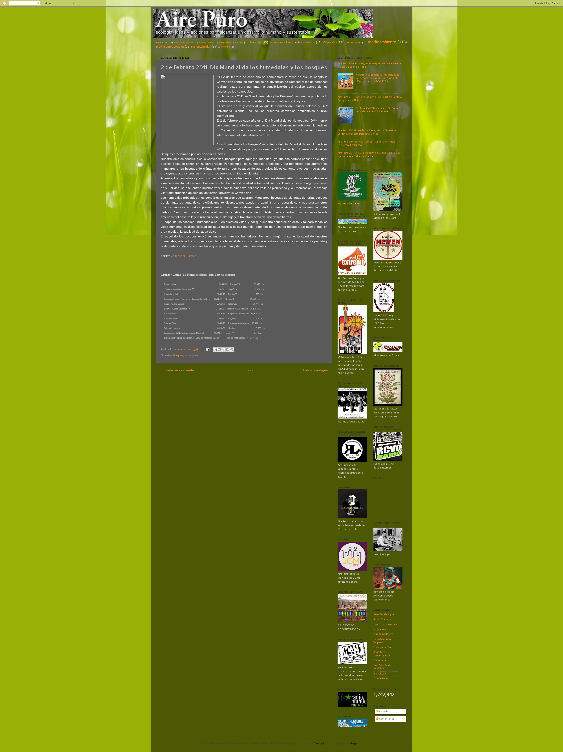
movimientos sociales (170, 46)
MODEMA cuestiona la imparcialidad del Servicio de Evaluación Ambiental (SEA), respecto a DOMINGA (377, 78)
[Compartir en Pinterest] (232, 349)
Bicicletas (161, 42)
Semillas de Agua (383, 614)
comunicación (353, 42)
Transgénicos (306, 42)
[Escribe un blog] (219, 349)
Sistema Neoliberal (280, 42)
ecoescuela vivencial (385, 624)
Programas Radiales (231, 42)
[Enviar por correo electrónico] (215, 349)
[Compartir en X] (223, 349)
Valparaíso (330, 42)
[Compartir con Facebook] (227, 349)
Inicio (248, 370)
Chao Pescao (380, 678)
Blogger (354, 743)
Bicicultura (379, 673)
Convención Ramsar (183, 255)
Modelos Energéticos (184, 43)
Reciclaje (255, 42)
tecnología (224, 47)
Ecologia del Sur (382, 647)
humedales (191, 355)
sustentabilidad (201, 46)
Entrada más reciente (177, 370)
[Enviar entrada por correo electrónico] (207, 349)
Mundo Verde (206, 42)
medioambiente (382, 42)
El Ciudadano (381, 660)
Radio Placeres (382, 619)
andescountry (381, 629)
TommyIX (319, 743)
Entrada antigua (315, 370)
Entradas (384, 711)
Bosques (178, 355)
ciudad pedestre (383, 634)
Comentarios (386, 719)
